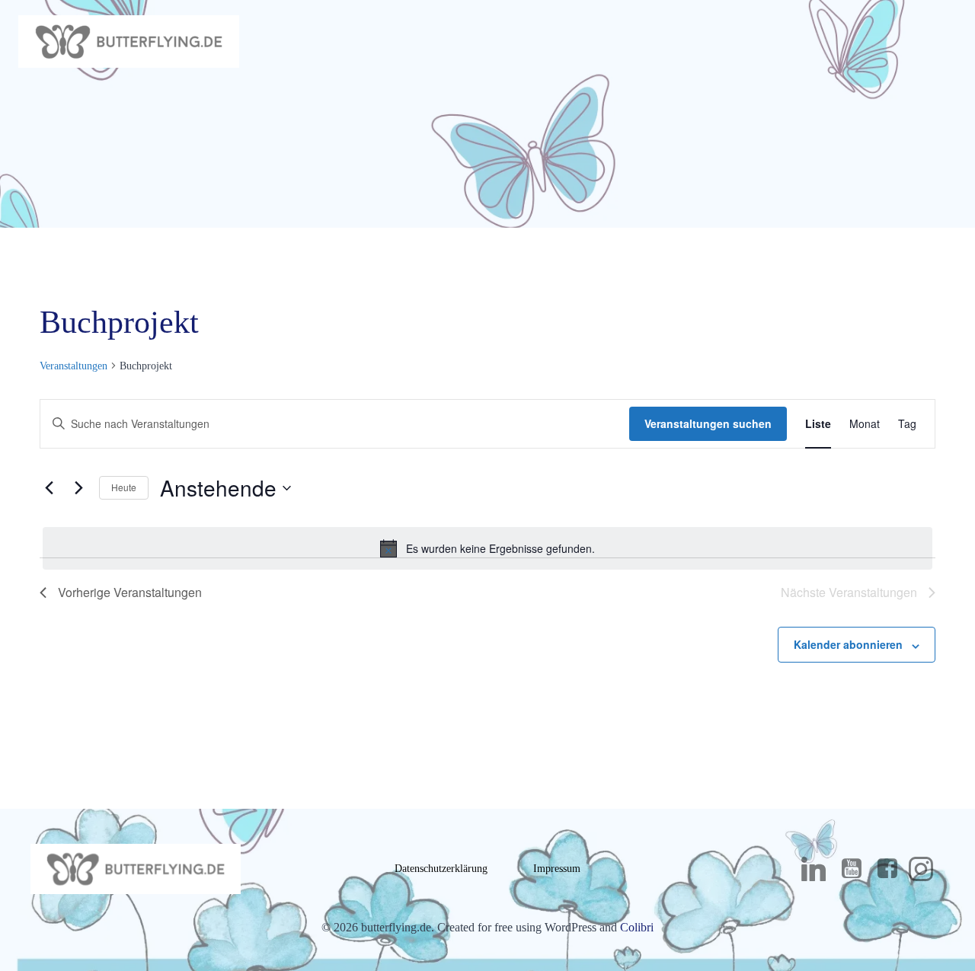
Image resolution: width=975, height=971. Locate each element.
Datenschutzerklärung (441, 868)
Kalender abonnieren (848, 644)
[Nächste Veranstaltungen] (78, 488)
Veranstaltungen (73, 366)
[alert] (487, 548)
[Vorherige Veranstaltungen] (49, 488)
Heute (123, 487)
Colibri (637, 927)
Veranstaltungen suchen (708, 423)
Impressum (556, 868)
